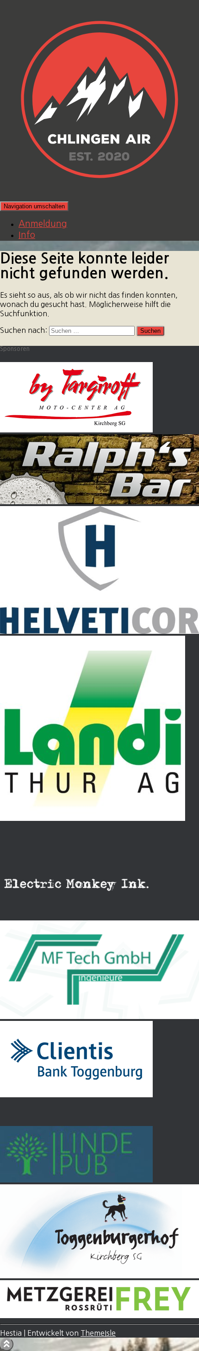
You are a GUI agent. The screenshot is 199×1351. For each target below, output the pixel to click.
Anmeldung (43, 223)
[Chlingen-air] (99, 196)
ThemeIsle (98, 1333)
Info (27, 235)
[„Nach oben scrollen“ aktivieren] (6, 1344)
